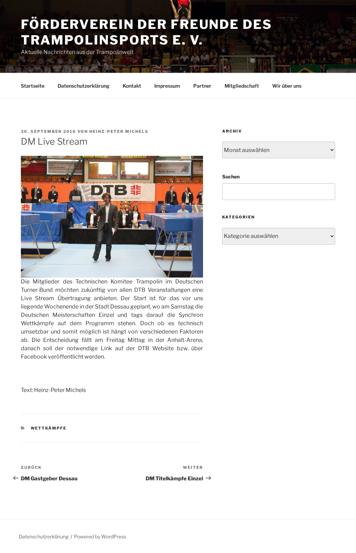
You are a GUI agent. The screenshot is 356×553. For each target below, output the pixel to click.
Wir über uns (286, 86)
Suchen (231, 176)
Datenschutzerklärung (84, 86)
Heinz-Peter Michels (118, 131)
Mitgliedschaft (242, 86)
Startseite (32, 86)
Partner (202, 86)
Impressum (167, 86)
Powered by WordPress (100, 536)
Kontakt (132, 86)
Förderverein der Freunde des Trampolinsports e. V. (146, 32)
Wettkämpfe (49, 428)
